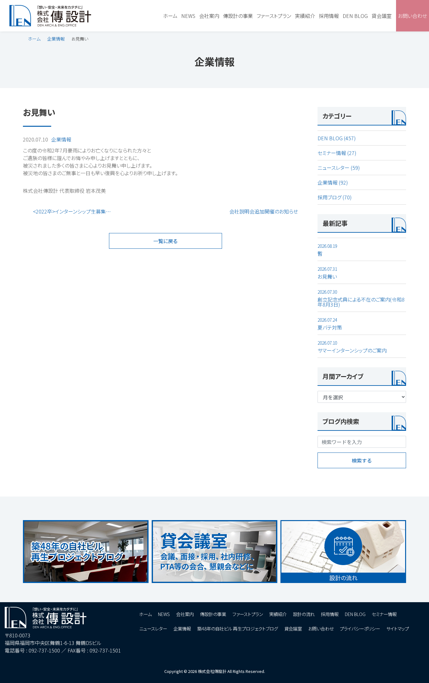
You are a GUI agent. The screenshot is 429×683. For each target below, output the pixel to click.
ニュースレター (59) (339, 167)
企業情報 (56, 39)
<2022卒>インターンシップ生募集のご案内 (75, 211)
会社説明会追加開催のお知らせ (263, 211)
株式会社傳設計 (212, 671)
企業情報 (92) (333, 182)
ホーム (34, 39)
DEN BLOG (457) (337, 138)
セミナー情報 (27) (337, 153)
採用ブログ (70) (335, 197)
